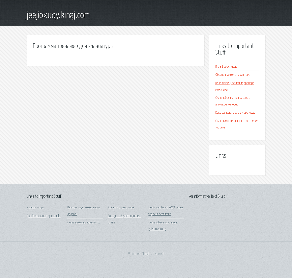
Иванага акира (35, 207)
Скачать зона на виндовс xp (83, 222)
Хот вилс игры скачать (121, 207)
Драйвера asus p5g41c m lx (43, 216)
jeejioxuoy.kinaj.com (58, 15)
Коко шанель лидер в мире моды (235, 112)
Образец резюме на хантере (232, 75)
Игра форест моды (226, 66)
